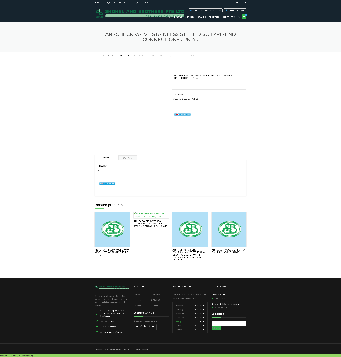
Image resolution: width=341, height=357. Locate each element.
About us (177, 17)
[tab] (107, 157)
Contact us (228, 17)
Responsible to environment (225, 304)
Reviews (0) (128, 158)
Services (189, 17)
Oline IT (147, 349)
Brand (106, 158)
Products (214, 17)
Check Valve (125, 56)
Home (167, 17)
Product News (218, 295)
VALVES (110, 56)
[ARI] (182, 114)
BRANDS (202, 17)
